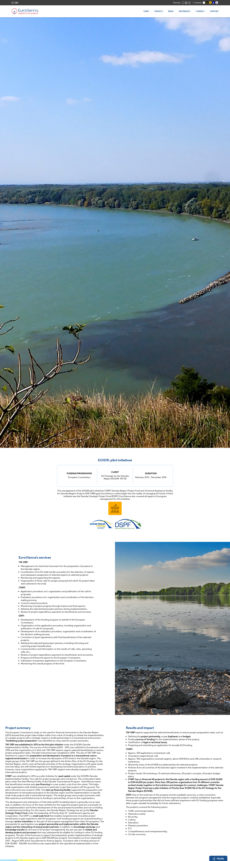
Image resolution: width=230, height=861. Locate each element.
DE (12, 2)
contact (200, 11)
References (184, 11)
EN (16, 2)
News (171, 11)
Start (146, 11)
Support (214, 11)
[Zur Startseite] (24, 11)
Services (158, 11)
